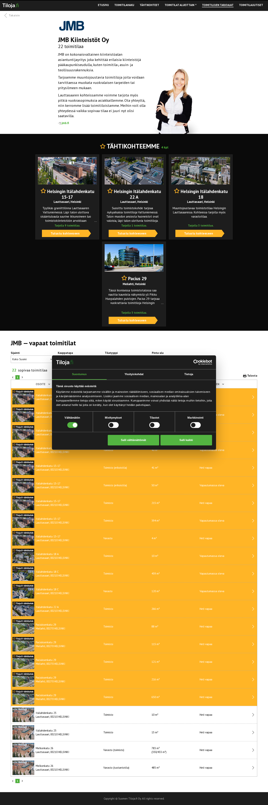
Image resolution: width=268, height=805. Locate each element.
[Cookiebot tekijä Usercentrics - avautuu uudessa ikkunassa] (196, 362)
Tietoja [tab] (188, 374)
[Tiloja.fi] (10, 5)
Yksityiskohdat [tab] (134, 374)
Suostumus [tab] (79, 374)
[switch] (113, 425)
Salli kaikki (186, 440)
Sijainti (15, 353)
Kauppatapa (65, 353)
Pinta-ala (158, 353)
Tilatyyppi (111, 353)
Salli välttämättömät (133, 440)
